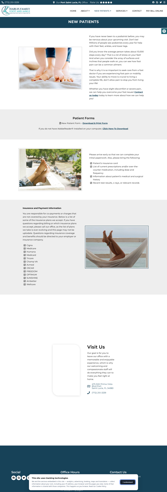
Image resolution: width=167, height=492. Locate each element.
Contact (137, 11)
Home (73, 11)
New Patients (101, 11)
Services (121, 11)
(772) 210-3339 (12, 2)
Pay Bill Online (154, 11)
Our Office (72, 2)
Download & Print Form (95, 123)
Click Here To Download (115, 128)
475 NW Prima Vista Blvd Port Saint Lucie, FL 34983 (102, 386)
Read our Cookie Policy (97, 486)
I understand (128, 482)
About (84, 11)
